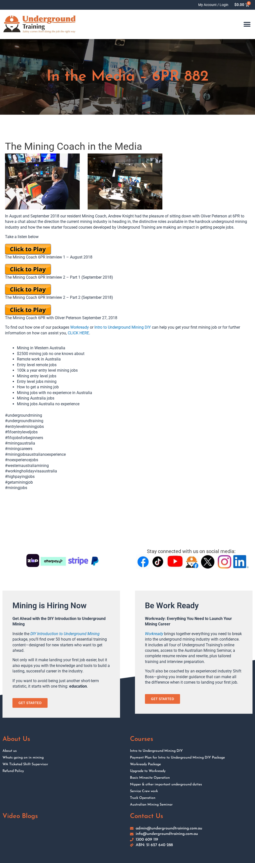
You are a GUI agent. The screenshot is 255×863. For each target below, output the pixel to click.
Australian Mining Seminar (151, 805)
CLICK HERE (78, 333)
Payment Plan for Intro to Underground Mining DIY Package (177, 758)
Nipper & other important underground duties (166, 784)
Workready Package (145, 764)
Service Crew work (144, 791)
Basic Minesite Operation (150, 778)
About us (9, 751)
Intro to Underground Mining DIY (122, 327)
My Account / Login (213, 5)
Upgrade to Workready (148, 771)
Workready (79, 327)
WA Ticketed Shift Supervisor (25, 764)
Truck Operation (142, 798)
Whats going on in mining (23, 758)
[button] (247, 24)
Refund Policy (13, 771)
